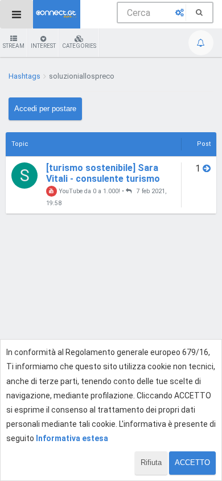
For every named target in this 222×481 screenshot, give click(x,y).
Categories (79, 46)
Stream (13, 46)
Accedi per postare (45, 108)
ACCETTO (192, 462)
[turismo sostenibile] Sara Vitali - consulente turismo (103, 173)
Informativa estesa (72, 438)
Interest (43, 46)
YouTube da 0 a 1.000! (88, 191)
